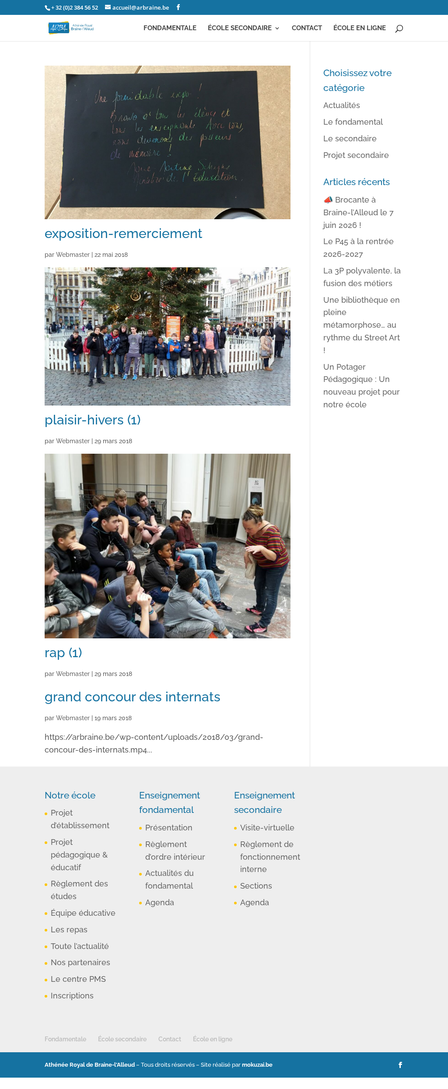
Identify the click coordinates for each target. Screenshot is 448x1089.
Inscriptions (72, 995)
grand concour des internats (132, 696)
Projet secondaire (356, 155)
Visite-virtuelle (267, 827)
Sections (256, 885)
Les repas (69, 929)
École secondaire (240, 28)
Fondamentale (170, 28)
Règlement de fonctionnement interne (270, 857)
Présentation (168, 827)
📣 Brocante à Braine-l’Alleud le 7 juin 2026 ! (358, 212)
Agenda (159, 902)
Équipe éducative (83, 912)
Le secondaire (350, 138)
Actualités (341, 105)
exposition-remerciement (124, 233)
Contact (307, 28)
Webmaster (73, 254)
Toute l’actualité (80, 946)
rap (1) (63, 652)
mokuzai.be (257, 1064)
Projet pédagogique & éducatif (79, 854)
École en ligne (359, 28)
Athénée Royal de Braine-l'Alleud (90, 1064)
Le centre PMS (78, 979)
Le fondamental (353, 121)
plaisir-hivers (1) (92, 419)
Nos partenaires (80, 962)
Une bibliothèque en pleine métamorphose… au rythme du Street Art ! (361, 325)
